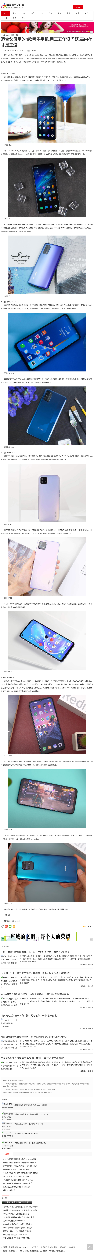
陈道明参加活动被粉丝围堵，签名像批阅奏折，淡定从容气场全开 (34, 1037)
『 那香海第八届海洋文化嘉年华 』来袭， (19, 1180)
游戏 (77, 13)
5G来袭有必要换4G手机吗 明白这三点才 (18, 1217)
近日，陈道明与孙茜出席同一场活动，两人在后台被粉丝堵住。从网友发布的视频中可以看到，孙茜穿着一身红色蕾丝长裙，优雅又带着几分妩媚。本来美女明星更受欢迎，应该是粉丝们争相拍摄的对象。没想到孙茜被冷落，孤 (56, 1043)
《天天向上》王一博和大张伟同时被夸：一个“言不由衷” (29, 1015)
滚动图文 (5, 1100)
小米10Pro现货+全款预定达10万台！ (17, 1214)
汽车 (50, 13)
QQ (83, 50)
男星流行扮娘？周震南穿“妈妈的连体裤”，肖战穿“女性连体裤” (32, 1058)
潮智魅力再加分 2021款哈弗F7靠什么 (17, 1231)
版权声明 (72, 1247)
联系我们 (44, 1247)
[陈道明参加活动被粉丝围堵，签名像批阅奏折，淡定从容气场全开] (9, 1045)
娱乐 (41, 13)
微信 (76, 50)
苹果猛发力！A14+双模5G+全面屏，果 (18, 1176)
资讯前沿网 (16, 921)
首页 (5, 13)
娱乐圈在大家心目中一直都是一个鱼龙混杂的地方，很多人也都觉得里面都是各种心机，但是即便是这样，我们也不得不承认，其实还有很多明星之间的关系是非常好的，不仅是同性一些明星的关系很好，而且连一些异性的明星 (56, 959)
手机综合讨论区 (9, 1190)
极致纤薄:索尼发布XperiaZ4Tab (15, 1235)
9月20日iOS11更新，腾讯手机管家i (16, 1169)
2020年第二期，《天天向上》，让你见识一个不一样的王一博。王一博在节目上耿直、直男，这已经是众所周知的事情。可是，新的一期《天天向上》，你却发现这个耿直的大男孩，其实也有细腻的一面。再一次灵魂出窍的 (56, 980)
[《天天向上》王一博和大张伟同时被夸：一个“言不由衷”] (9, 1024)
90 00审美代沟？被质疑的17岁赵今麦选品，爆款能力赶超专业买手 (35, 994)
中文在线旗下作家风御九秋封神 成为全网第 (19, 1159)
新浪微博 (6, 926)
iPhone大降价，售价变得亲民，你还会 (17, 1228)
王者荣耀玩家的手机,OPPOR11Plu (16, 1238)
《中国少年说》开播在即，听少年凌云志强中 (20, 1207)
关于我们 (35, 1247)
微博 (69, 50)
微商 (23, 18)
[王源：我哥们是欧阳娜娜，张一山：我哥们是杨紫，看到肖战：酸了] (9, 960)
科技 (32, 13)
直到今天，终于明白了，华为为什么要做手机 (20, 1210)
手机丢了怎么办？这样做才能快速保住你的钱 (20, 1173)
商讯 (5, 18)
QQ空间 (14, 926)
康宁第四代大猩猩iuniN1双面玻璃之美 (17, 1183)
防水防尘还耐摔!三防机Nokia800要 (16, 1187)
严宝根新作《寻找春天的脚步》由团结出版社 (20, 1166)
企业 (68, 13)
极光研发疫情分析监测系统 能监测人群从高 (19, 1163)
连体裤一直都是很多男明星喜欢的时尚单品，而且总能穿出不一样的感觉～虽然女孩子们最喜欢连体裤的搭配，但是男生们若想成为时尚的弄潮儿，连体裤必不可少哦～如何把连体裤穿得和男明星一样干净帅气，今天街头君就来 (56, 1065)
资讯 (14, 13)
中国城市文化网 (8, 35)
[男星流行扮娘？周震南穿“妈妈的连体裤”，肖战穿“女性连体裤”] (9, 1066)
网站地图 (62, 1247)
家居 (59, 13)
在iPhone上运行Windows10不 (14, 1221)
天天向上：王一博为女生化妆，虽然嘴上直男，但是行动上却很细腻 (35, 973)
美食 (86, 13)
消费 (14, 18)
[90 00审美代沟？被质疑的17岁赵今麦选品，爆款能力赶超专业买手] (9, 1003)
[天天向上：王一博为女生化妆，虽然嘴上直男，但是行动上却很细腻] (9, 981)
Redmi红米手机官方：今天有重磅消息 (17, 1224)
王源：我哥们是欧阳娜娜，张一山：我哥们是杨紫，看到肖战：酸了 (35, 952)
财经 (23, 13)
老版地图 (53, 1247)
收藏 (90, 50)
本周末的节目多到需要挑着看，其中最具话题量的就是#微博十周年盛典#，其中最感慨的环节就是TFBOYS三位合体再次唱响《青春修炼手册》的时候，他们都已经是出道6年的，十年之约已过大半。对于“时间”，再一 (56, 1001)
